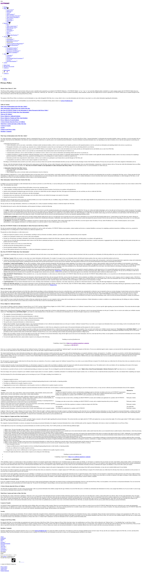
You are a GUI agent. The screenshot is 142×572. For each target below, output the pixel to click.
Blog (8, 24)
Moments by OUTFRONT (13, 51)
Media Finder (7, 65)
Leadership (9, 55)
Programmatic (10, 39)
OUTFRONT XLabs (11, 49)
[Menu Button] (1, 76)
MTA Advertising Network (13, 15)
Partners (8, 56)
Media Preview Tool (11, 27)
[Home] (1, 535)
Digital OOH (10, 10)
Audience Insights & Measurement (15, 43)
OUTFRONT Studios (12, 48)
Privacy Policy (4, 566)
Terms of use (4, 569)
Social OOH (9, 20)
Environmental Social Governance (15, 58)
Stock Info (3, 546)
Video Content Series (11, 26)
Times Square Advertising (13, 17)
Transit (8, 13)
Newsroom (3, 550)
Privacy (5, 79)
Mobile (8, 21)
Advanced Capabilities (12, 52)
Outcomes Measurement (12, 45)
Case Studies (9, 30)
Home (5, 78)
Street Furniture (10, 14)
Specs (8, 33)
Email (2, 553)
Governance (3, 549)
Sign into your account (9, 66)
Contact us (6, 67)
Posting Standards (5, 570)
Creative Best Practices (12, 35)
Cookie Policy (4, 568)
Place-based (9, 18)
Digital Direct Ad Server (12, 40)
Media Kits (9, 29)
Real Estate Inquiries (11, 61)
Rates (8, 32)
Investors (9, 59)
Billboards (9, 11)
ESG (2, 540)
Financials (3, 547)
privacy (5, 556)
